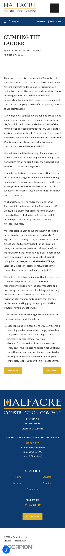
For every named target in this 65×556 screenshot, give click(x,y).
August (15, 21)
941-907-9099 (32, 423)
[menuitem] (18, 477)
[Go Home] (6, 21)
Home (18, 476)
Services (47, 476)
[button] (6, 550)
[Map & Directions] (32, 456)
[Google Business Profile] (39, 505)
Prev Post (13, 370)
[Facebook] (25, 505)
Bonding (46, 483)
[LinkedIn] (30, 505)
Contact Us (32, 489)
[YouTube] (34, 505)
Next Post (52, 370)
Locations (18, 483)
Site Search (32, 516)
